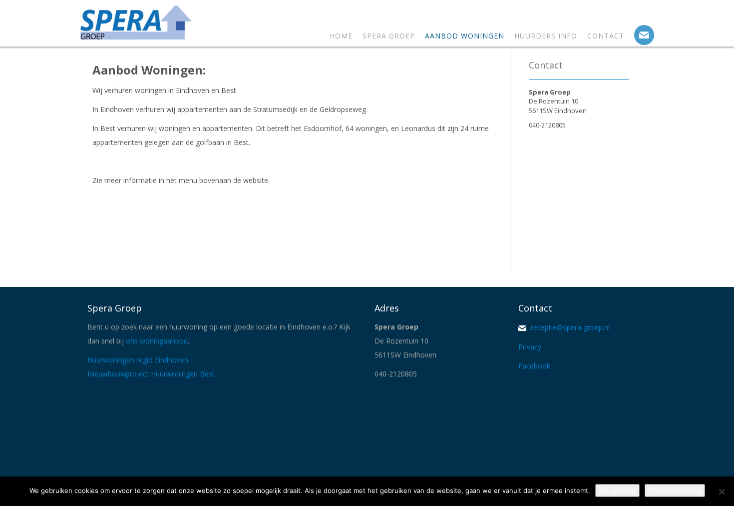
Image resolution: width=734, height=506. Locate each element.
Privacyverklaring (675, 490)
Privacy (530, 347)
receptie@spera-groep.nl (569, 327)
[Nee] (722, 491)
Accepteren (617, 490)
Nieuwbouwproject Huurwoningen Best (151, 373)
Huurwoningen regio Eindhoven (137, 359)
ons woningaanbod (157, 341)
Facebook (535, 365)
